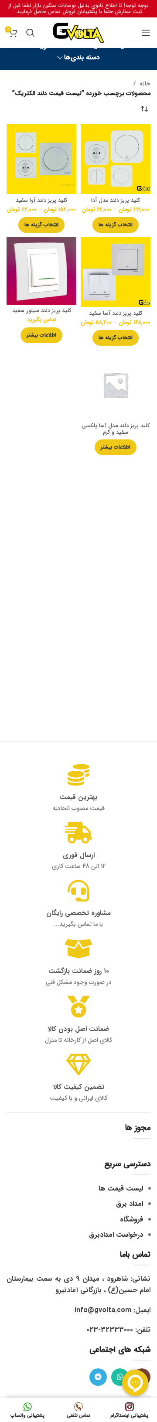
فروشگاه (131, 1219)
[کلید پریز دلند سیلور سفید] (41, 271)
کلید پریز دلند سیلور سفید (41, 310)
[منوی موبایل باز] (146, 32)
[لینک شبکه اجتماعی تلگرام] (98, 1377)
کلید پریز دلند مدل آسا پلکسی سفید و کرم (116, 429)
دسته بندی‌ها (82, 57)
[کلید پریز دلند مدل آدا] (115, 159)
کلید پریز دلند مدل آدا (115, 200)
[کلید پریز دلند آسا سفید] (115, 272)
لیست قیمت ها (121, 1188)
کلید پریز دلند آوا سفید (41, 200)
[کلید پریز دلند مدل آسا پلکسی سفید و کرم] (115, 385)
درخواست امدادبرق (116, 1234)
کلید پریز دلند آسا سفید (115, 313)
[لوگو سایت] (78, 32)
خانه (145, 83)
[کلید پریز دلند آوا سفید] (41, 159)
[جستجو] (30, 32)
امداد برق (129, 1203)
